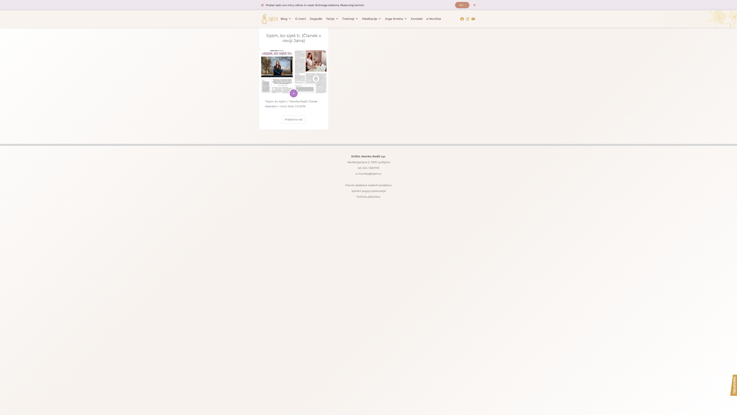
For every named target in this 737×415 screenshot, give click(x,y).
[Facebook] (462, 19)
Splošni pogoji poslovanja (368, 191)
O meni (300, 19)
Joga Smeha (394, 19)
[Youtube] (473, 19)
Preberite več (294, 119)
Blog (284, 19)
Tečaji (330, 19)
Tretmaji (348, 19)
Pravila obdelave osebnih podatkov (368, 185)
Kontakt (417, 19)
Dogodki (316, 19)
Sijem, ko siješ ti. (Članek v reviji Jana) (293, 38)
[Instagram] (467, 19)
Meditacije (369, 19)
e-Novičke (433, 19)
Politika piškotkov (369, 196)
